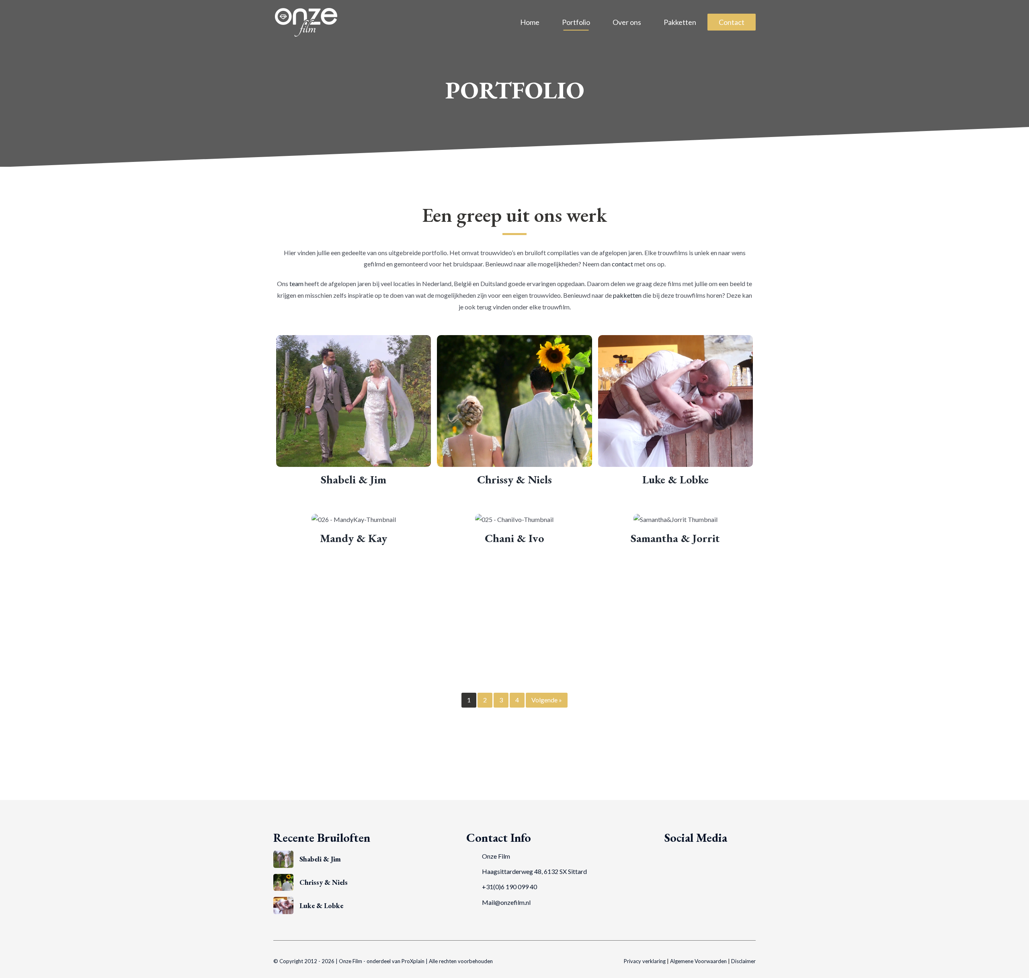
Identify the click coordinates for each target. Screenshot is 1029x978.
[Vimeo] (679, 856)
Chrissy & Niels (514, 479)
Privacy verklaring (645, 961)
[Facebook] (667, 856)
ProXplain (413, 961)
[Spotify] (704, 856)
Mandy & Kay (353, 538)
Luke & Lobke (675, 479)
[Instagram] (692, 856)
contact (622, 264)
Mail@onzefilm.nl (506, 902)
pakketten (627, 295)
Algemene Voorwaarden (698, 961)
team (296, 283)
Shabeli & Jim (353, 479)
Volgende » (546, 700)
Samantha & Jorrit (675, 538)
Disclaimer (743, 961)
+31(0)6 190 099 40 (509, 886)
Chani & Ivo (514, 538)
